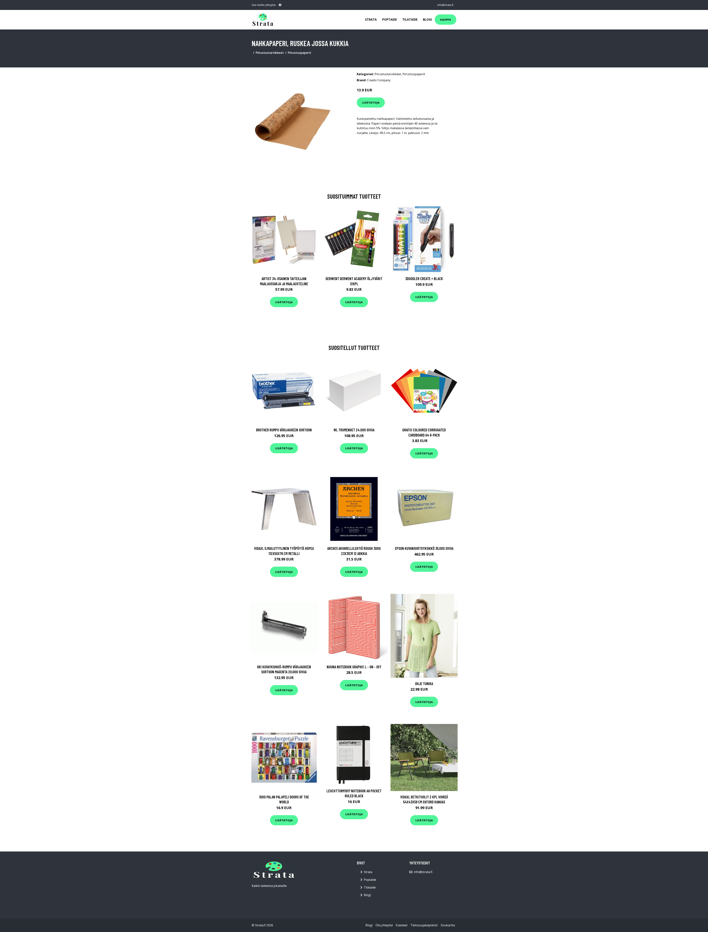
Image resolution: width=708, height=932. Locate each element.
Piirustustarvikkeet (270, 53)
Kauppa (445, 19)
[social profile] (280, 4)
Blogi (427, 20)
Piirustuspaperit (299, 53)
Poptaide (389, 20)
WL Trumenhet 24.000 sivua (354, 429)
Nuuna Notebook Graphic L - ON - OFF (354, 666)
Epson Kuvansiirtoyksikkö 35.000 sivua (424, 548)
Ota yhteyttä (384, 925)
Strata (371, 20)
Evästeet (401, 925)
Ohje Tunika (424, 683)
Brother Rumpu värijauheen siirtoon (284, 429)
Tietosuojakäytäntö (424, 925)
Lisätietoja (370, 102)
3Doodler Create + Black (424, 278)
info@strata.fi (445, 5)
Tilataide (409, 20)
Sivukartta (448, 925)
